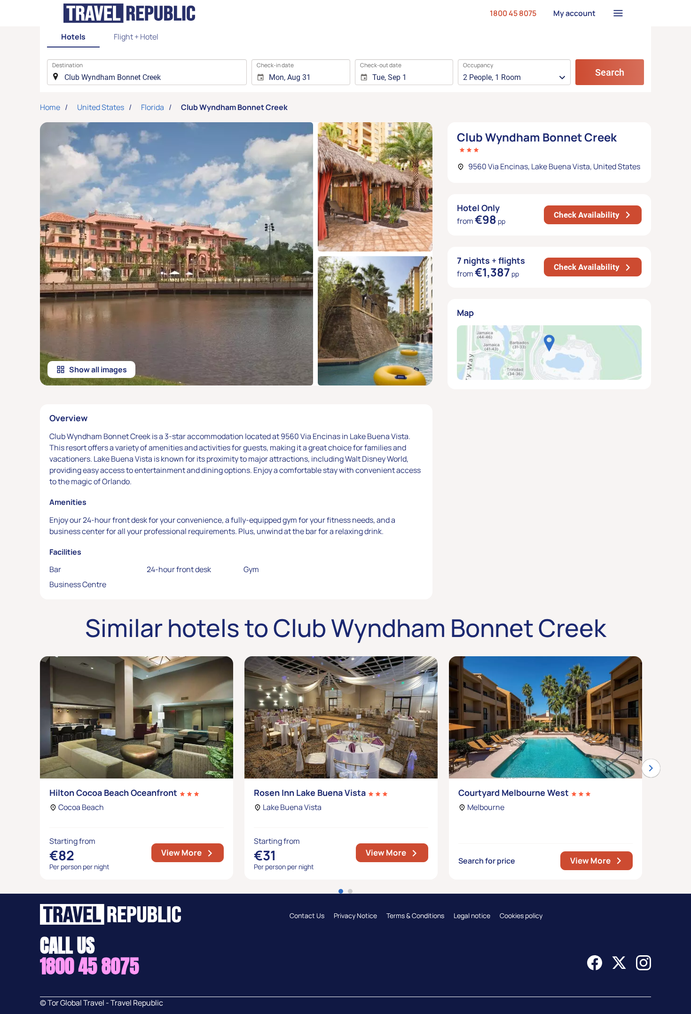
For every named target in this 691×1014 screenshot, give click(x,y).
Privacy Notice (355, 915)
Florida (152, 107)
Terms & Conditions (415, 915)
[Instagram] (643, 967)
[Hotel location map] (549, 352)
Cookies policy (521, 915)
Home (50, 107)
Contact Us (307, 915)
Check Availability (598, 215)
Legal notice (472, 915)
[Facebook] (594, 967)
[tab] (73, 37)
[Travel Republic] (129, 13)
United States (100, 107)
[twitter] (619, 967)
